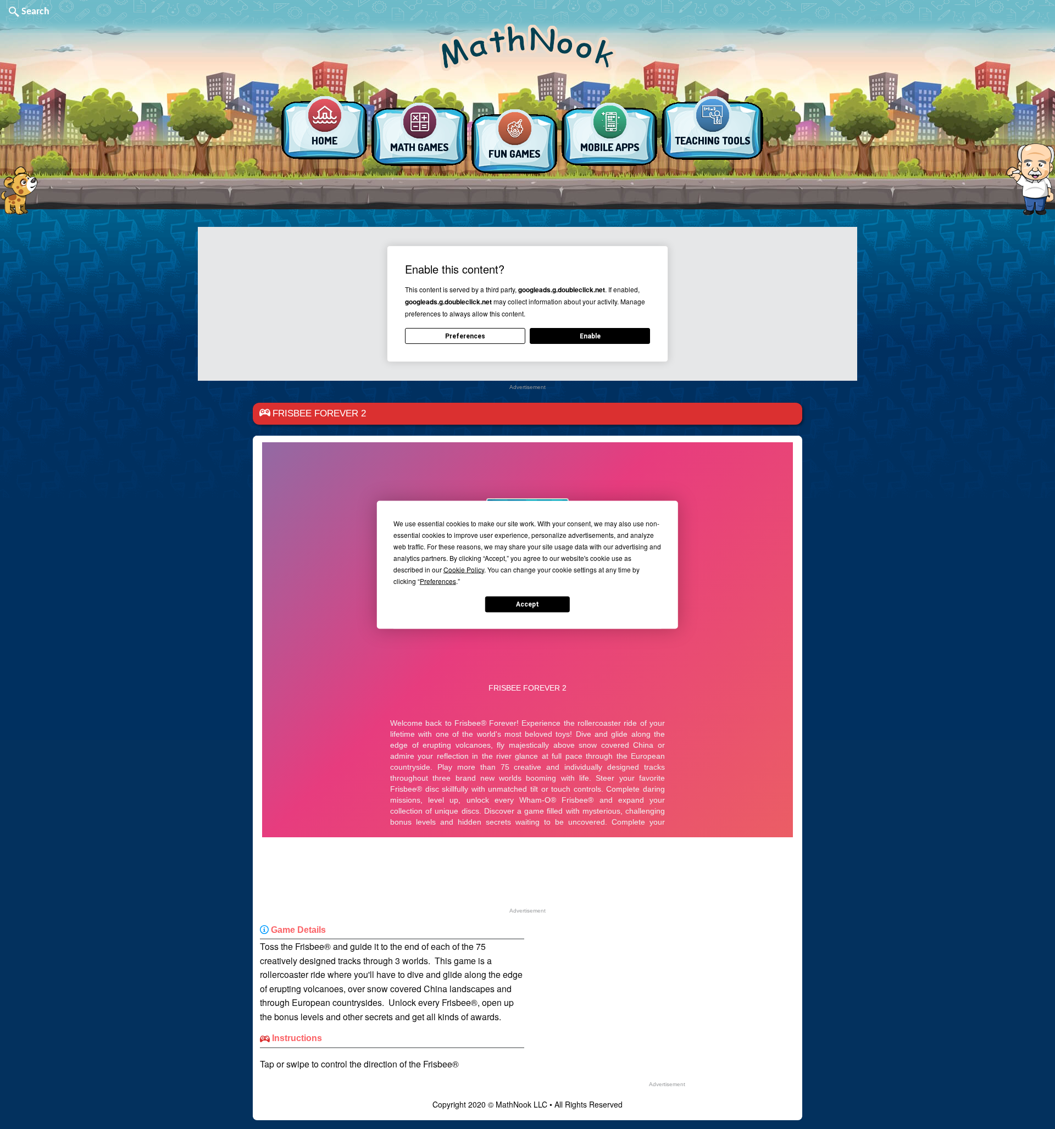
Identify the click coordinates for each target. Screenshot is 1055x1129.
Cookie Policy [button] (463, 569)
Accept (527, 604)
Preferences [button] (438, 580)
